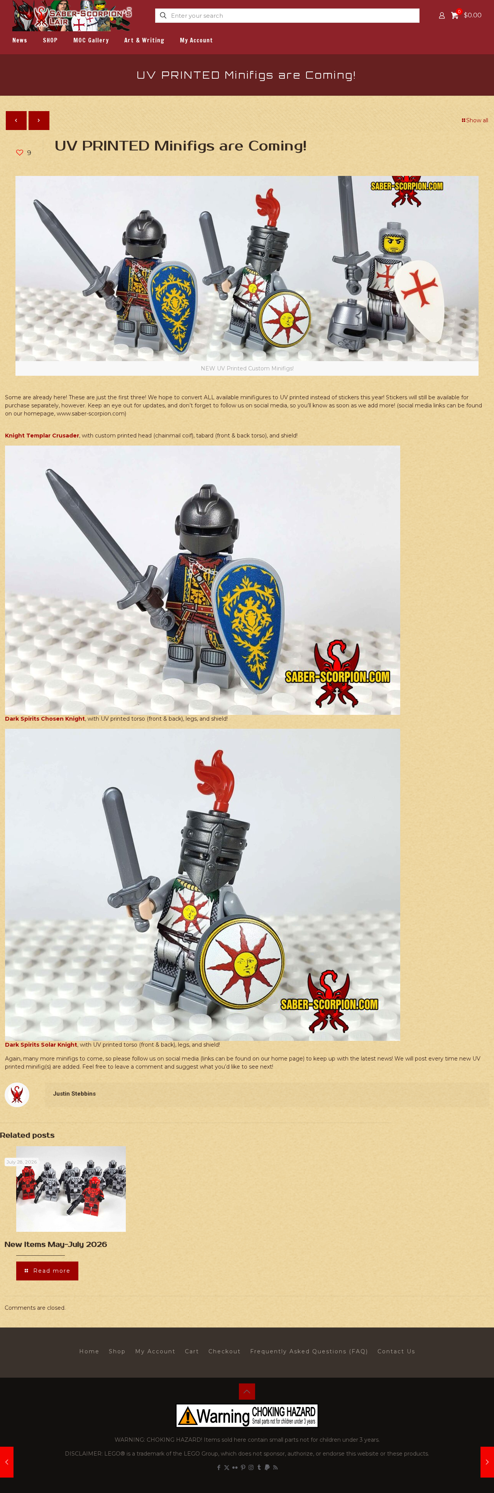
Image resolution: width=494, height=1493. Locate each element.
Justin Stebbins (74, 1093)
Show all (477, 120)
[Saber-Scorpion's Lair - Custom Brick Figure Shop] (73, 15)
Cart (192, 1351)
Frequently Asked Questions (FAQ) (309, 1351)
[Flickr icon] (235, 1467)
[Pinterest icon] (243, 1467)
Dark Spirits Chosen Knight (45, 718)
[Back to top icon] (247, 1391)
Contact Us (396, 1351)
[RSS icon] (275, 1467)
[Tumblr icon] (259, 1467)
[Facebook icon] (219, 1467)
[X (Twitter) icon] (227, 1467)
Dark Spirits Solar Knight (41, 1044)
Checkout (224, 1351)
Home (89, 1351)
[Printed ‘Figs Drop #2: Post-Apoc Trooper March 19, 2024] (487, 1462)
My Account (155, 1351)
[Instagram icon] (251, 1467)
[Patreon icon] (267, 1467)
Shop (117, 1351)
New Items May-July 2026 (56, 1244)
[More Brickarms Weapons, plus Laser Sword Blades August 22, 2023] (7, 1462)
